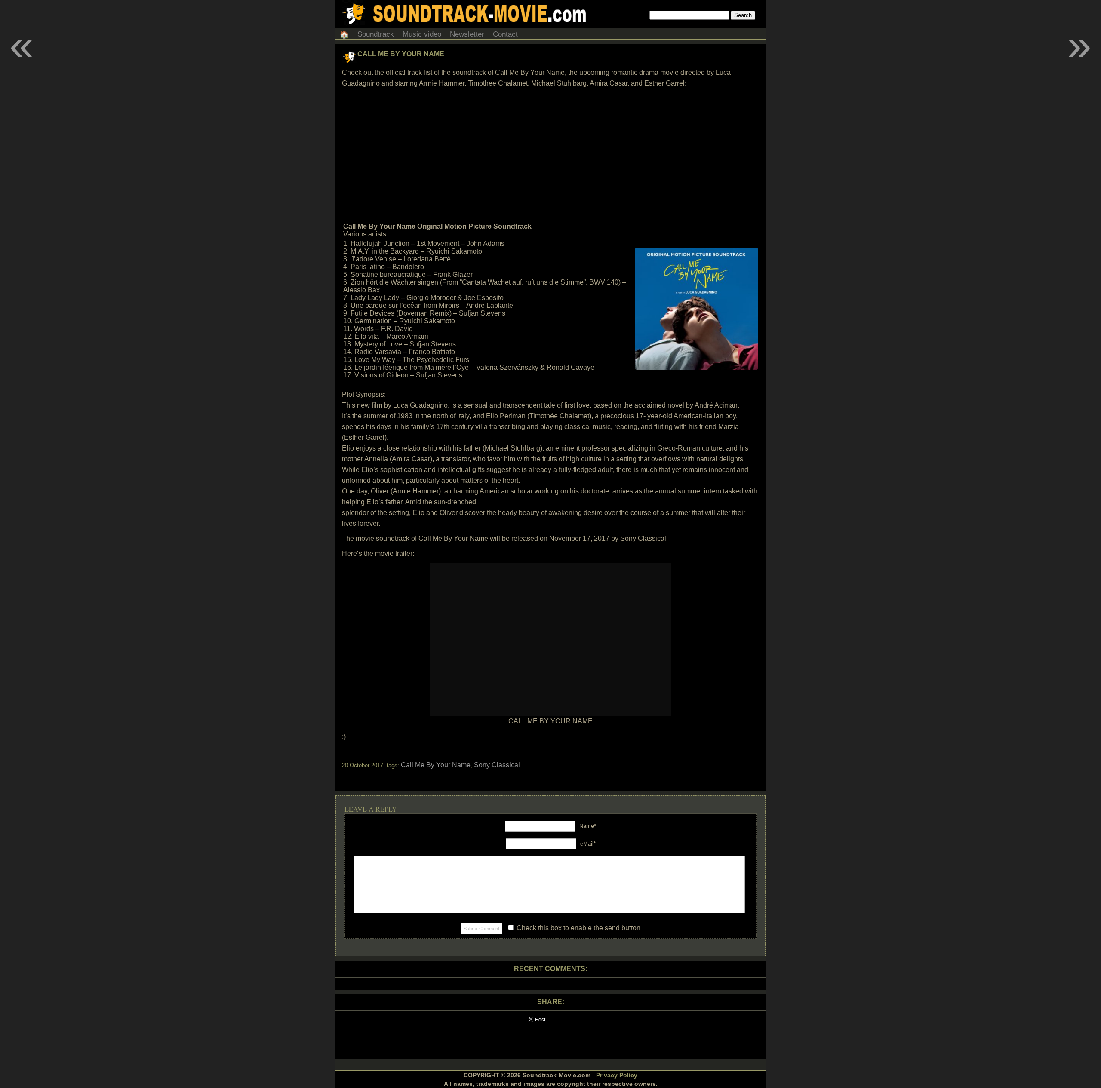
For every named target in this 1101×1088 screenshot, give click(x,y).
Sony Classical (497, 765)
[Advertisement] (550, 155)
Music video (422, 34)
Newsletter (467, 34)
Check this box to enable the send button (577, 928)
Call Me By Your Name (400, 54)
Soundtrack (375, 34)
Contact (505, 34)
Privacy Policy (616, 1075)
